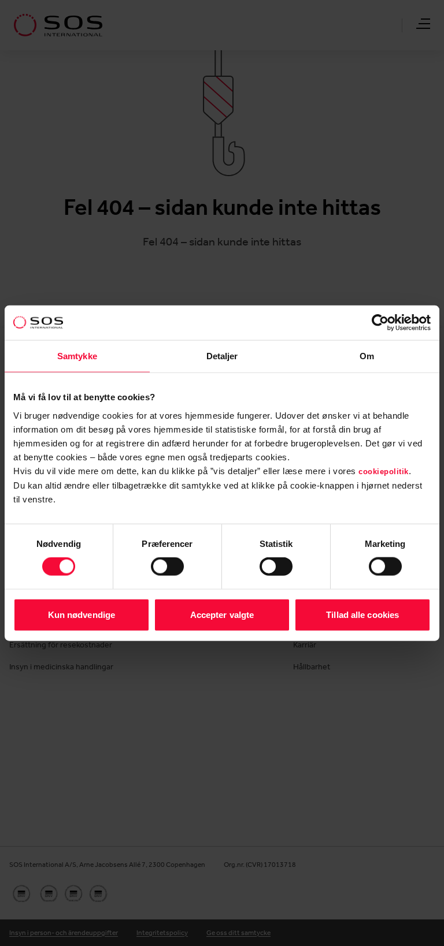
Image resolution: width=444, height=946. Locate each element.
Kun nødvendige (81, 614)
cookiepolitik (383, 471)
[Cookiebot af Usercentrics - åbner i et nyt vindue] (380, 323)
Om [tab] (367, 356)
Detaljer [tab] (222, 356)
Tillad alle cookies (362, 614)
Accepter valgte (222, 614)
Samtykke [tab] (77, 356)
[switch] (167, 566)
